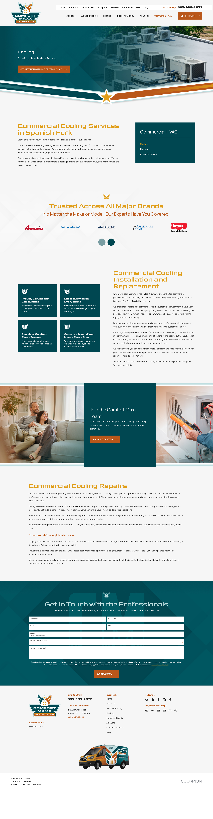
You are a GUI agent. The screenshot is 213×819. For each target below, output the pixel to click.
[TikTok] (170, 699)
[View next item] (111, 242)
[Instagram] (164, 699)
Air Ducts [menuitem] (144, 15)
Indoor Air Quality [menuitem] (125, 15)
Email (110, 626)
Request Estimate (131, 7)
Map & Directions (76, 717)
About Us (110, 703)
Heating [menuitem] (107, 15)
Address (33, 633)
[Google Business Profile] (146, 699)
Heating (110, 713)
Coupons (102, 7)
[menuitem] (165, 144)
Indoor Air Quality (114, 718)
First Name (34, 618)
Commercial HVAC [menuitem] (163, 15)
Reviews (115, 7)
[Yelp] (152, 699)
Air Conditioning (114, 708)
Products (73, 7)
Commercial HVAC (115, 727)
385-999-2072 (190, 7)
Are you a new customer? (39, 641)
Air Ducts (110, 722)
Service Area (88, 7)
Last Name (112, 618)
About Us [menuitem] (71, 15)
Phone (32, 626)
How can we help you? (38, 648)
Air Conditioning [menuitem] (89, 15)
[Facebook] (158, 699)
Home (62, 7)
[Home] (26, 13)
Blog (146, 7)
